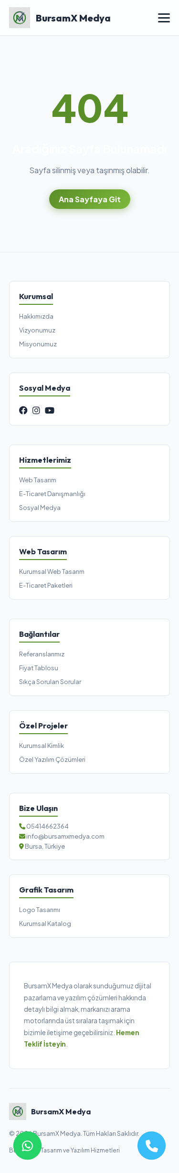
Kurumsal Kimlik (41, 745)
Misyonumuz (38, 344)
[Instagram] (36, 410)
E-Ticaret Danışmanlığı (52, 494)
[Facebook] (23, 410)
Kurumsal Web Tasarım (51, 571)
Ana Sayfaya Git (90, 199)
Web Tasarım (37, 480)
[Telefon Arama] (151, 1145)
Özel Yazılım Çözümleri (52, 759)
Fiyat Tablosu (38, 668)
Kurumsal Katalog (45, 923)
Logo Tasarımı (39, 909)
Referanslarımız (41, 654)
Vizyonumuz (37, 330)
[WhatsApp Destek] (27, 1145)
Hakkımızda (36, 316)
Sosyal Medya (40, 507)
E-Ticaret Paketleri (46, 585)
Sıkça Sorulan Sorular (50, 681)
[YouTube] (49, 410)
